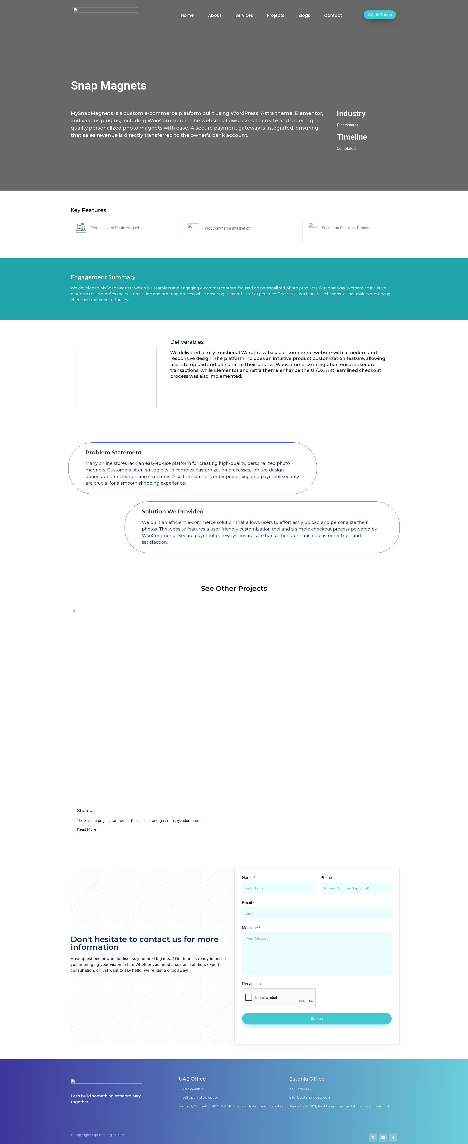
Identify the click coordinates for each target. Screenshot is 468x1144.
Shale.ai (86, 810)
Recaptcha (251, 984)
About (214, 15)
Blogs (304, 15)
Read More (86, 829)
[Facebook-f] (393, 1138)
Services (244, 15)
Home (187, 15)
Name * (248, 878)
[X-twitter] (373, 1138)
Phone (326, 878)
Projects (275, 15)
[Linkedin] (383, 1138)
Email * (248, 903)
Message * (251, 928)
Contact (333, 15)
